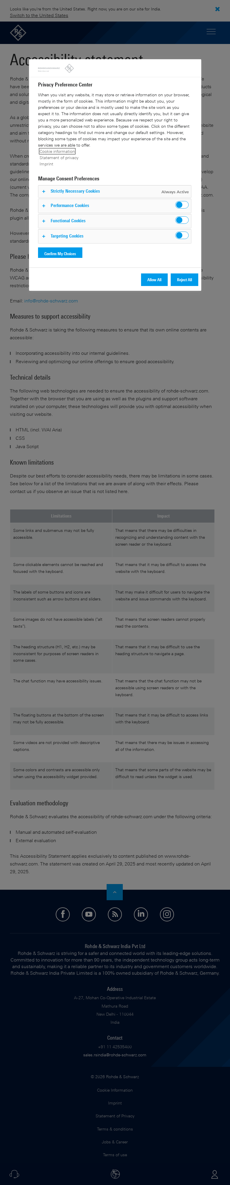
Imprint (46, 163)
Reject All (184, 279)
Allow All (154, 279)
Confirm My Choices (60, 253)
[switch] (182, 205)
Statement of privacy (59, 157)
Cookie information (57, 151)
